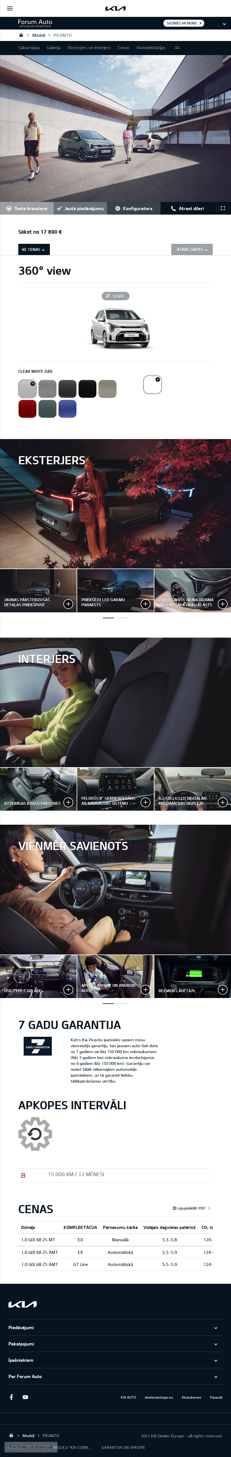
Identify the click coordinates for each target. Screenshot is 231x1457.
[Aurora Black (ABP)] (87, 389)
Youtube (25, 1397)
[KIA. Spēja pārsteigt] (22, 1304)
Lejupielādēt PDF (191, 1208)
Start (118, 296)
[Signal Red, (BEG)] (27, 409)
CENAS (34, 249)
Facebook (11, 1397)
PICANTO (63, 35)
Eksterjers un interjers (89, 47)
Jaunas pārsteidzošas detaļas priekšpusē (108, 618)
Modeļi (38, 35)
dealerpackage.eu (159, 1397)
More (177, 48)
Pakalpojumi (21, 1343)
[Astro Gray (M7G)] (67, 389)
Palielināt (38, 590)
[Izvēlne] (9, 8)
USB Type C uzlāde (108, 1003)
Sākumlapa (29, 47)
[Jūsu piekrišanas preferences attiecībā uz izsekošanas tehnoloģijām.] (31, 1447)
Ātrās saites (190, 249)
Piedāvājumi (21, 1327)
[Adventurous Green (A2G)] (47, 409)
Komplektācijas (151, 47)
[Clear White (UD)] (27, 389)
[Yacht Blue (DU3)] (67, 409)
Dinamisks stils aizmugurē (122, 618)
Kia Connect (122, 1003)
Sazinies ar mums (182, 23)
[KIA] (115, 8)
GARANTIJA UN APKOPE (123, 1447)
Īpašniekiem (21, 1360)
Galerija (54, 47)
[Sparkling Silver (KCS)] (47, 389)
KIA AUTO (128, 1397)
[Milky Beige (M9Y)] (107, 389)
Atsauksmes (191, 1397)
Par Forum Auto (25, 1376)
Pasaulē (216, 1397)
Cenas (124, 47)
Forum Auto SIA (21, 35)
